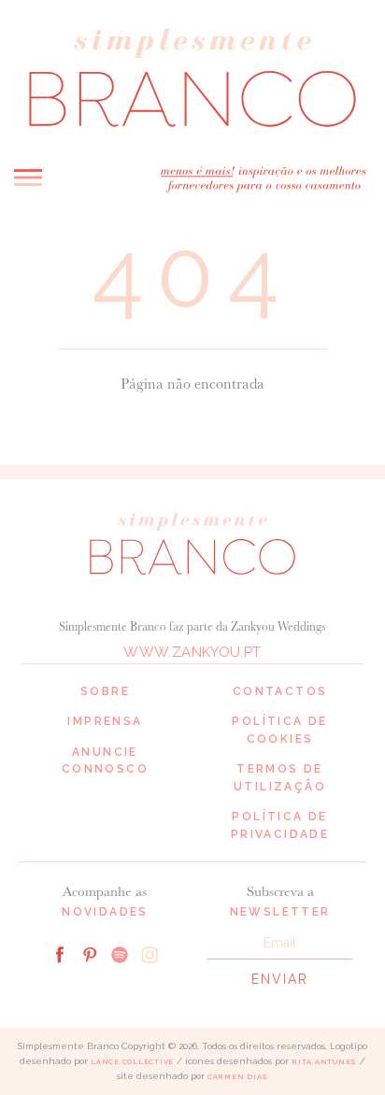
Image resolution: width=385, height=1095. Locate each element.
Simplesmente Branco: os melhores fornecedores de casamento (192, 78)
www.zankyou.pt (192, 652)
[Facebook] (59, 953)
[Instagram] (149, 953)
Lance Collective (132, 1062)
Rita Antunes (324, 1062)
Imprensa (104, 721)
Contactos (280, 691)
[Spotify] (119, 953)
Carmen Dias (237, 1077)
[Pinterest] (89, 953)
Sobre (105, 691)
